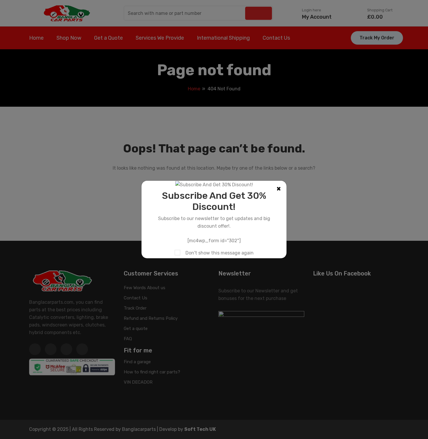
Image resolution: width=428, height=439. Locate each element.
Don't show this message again (219, 253)
